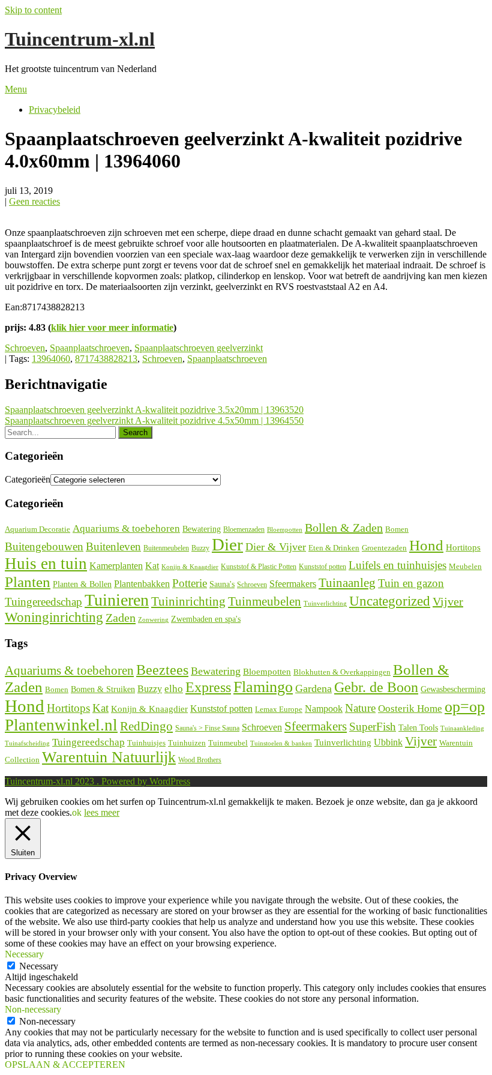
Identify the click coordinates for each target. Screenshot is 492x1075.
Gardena (313, 688)
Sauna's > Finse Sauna (207, 728)
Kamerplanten (116, 566)
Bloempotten (284, 529)
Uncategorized (389, 601)
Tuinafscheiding (27, 743)
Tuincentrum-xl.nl (80, 39)
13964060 (51, 359)
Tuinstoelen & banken (281, 743)
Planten (27, 581)
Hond (426, 545)
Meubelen (465, 566)
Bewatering (201, 529)
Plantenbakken (142, 583)
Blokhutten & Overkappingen (342, 671)
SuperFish (372, 726)
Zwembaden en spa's (206, 619)
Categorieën (27, 479)
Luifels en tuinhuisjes (397, 565)
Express (208, 687)
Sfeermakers (292, 583)
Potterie (189, 583)
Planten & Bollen (82, 584)
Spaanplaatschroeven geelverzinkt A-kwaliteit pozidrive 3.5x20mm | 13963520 (154, 410)
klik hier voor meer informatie (112, 327)
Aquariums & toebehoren (126, 528)
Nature (360, 708)
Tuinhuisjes (146, 742)
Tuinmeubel (228, 743)
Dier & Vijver (275, 547)
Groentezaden (384, 548)
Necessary (38, 966)
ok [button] (77, 812)
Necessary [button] (24, 954)
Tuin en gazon (411, 583)
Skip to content (33, 10)
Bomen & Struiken (103, 689)
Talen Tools (418, 727)
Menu (16, 89)
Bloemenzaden (244, 529)
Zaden (121, 617)
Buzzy (200, 548)
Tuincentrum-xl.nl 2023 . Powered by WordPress (97, 781)
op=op (465, 706)
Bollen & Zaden (344, 527)
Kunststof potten (322, 566)
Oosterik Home (410, 708)
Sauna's (222, 584)
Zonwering (153, 619)
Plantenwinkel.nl (61, 725)
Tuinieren (117, 600)
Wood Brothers (199, 760)
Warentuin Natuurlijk (109, 757)
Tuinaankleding (462, 728)
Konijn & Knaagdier (189, 566)
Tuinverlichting (325, 603)
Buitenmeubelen (166, 548)
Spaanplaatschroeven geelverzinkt (198, 348)
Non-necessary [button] (33, 1009)
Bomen (397, 529)
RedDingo (146, 726)
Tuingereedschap (43, 601)
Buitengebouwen (44, 546)
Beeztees (162, 670)
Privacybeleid (54, 109)
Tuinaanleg (347, 582)
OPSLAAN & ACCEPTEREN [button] (65, 1064)
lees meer (101, 812)
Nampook (324, 708)
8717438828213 (106, 359)
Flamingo (263, 687)
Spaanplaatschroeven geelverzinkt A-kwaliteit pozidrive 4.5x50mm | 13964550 (154, 420)
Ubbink (388, 742)
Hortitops (463, 547)
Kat (152, 566)
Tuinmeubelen (264, 601)
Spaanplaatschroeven (90, 348)
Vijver (448, 601)
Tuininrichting (188, 601)
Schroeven (25, 348)
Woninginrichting (54, 617)
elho (173, 688)
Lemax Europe (278, 709)
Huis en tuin (46, 564)
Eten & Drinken (333, 547)
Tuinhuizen (187, 742)
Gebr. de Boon (376, 687)
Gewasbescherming (453, 689)
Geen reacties (34, 201)
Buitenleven (113, 546)
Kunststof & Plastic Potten (258, 566)
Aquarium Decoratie (37, 529)
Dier (227, 544)
